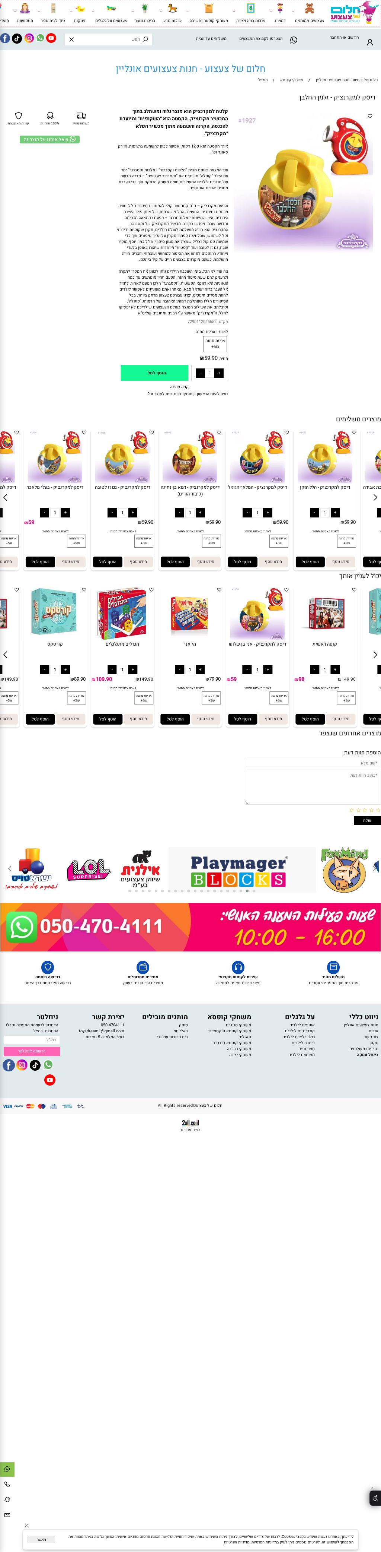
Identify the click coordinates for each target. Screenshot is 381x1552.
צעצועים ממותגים (309, 21)
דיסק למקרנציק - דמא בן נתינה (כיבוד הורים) (190, 490)
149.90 (11, 679)
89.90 (80, 679)
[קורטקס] (54, 640)
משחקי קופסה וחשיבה (209, 21)
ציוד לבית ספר (53, 21)
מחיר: (223, 359)
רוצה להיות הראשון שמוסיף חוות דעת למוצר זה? (188, 394)
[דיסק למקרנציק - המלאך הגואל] (257, 483)
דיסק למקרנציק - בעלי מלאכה (54, 487)
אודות (373, 1031)
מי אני (190, 644)
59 (31, 522)
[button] (40, 562)
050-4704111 (112, 1025)
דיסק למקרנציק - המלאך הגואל (257, 487)
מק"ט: (223, 322)
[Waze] (7, 1501)
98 (301, 679)
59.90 (211, 358)
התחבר (336, 38)
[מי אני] (190, 640)
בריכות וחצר (145, 21)
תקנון (373, 1043)
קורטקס (55, 644)
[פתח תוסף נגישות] (375, 1498)
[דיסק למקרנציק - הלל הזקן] (325, 483)
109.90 (104, 679)
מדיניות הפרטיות (236, 1542)
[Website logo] (354, 14)
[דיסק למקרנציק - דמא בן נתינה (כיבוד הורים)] (190, 483)
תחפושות (25, 21)
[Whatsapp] (7, 1471)
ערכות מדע (172, 21)
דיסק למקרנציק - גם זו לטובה (122, 487)
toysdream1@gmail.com (101, 1031)
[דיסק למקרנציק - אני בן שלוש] (257, 640)
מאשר (41, 1539)
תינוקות (80, 21)
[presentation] (374, 869)
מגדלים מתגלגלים (122, 644)
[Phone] (7, 1486)
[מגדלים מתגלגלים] (122, 640)
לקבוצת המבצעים (254, 39)
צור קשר (371, 1037)
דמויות (280, 21)
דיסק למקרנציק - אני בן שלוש (257, 644)
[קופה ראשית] (325, 640)
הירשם (353, 38)
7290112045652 (202, 322)
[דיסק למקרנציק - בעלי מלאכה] (55, 483)
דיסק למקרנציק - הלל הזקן (325, 487)
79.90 (215, 679)
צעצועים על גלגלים (111, 21)
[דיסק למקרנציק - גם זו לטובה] (122, 483)
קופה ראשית (325, 644)
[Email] (7, 1517)
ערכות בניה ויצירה (250, 21)
